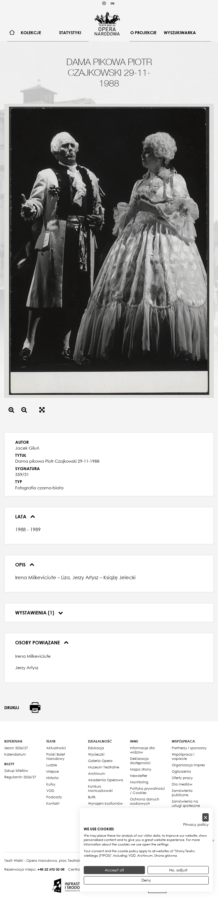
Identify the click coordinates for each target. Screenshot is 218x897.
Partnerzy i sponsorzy (189, 748)
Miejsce (52, 771)
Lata (21, 516)
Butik (92, 797)
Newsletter (138, 775)
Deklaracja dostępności (140, 760)
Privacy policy (196, 824)
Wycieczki (96, 754)
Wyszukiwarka (180, 32)
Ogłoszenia (181, 771)
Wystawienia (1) (35, 613)
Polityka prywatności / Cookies (147, 790)
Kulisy (50, 784)
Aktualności (56, 748)
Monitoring (139, 782)
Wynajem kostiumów (105, 803)
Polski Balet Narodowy (55, 756)
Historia (52, 778)
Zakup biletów (16, 770)
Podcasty (54, 797)
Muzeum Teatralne (103, 767)
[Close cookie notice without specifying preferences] (205, 817)
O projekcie (143, 32)
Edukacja (96, 748)
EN (112, 3)
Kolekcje (31, 32)
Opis (21, 564)
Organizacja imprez (188, 765)
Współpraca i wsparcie (183, 756)
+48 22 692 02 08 (50, 869)
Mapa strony (140, 769)
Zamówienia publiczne (182, 792)
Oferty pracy (182, 778)
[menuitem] (12, 33)
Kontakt (52, 803)
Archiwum (96, 773)
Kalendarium (15, 754)
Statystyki (70, 32)
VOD (50, 790)
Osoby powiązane (38, 642)
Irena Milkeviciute (33, 656)
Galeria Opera (100, 761)
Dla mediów (182, 784)
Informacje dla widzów (142, 750)
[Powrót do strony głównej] (107, 23)
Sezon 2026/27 (16, 748)
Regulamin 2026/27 (20, 777)
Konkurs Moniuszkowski (100, 788)
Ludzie (51, 765)
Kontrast (104, 3)
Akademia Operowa (105, 780)
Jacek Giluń (27, 448)
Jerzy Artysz (26, 667)
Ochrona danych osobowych (144, 801)
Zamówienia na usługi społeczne (186, 803)
